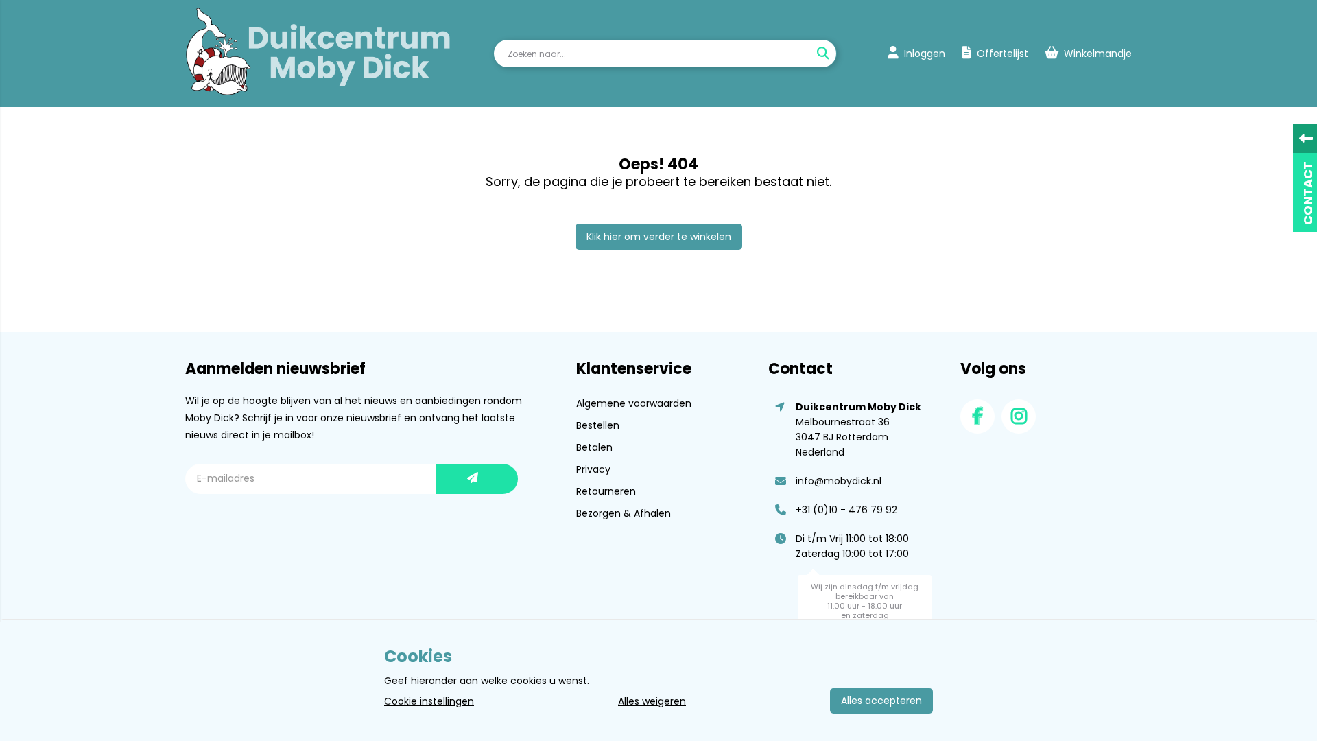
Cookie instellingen (429, 701)
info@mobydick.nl (838, 481)
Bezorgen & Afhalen (623, 513)
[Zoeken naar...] (822, 53)
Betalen (594, 447)
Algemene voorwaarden (633, 403)
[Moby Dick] (318, 53)
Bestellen (597, 425)
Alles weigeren (652, 701)
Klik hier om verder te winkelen (658, 237)
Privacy (593, 469)
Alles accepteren (881, 700)
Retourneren (606, 491)
